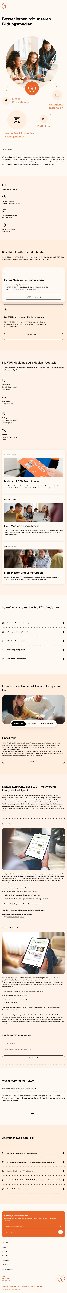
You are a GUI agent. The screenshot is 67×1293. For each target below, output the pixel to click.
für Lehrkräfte (18, 724)
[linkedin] (32, 1286)
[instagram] (35, 1286)
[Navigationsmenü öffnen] (62, 6)
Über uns (5, 1242)
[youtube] (41, 1286)
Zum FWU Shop (32, 334)
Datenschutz (5, 1286)
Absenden (32, 1058)
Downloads (6, 1260)
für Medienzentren (47, 724)
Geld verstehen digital (11, 978)
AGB (19, 1286)
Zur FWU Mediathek (32, 297)
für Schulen (32, 724)
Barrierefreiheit (25, 1286)
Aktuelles (5, 1256)
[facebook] (38, 1286)
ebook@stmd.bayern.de (15, 917)
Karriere (5, 1247)
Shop (7, 1265)
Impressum (13, 1286)
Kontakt (32, 761)
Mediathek (9, 1269)
